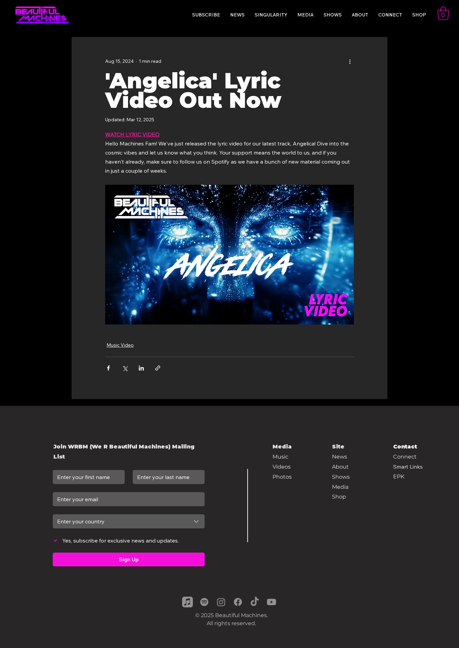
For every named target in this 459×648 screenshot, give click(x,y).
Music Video (120, 345)
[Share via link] (158, 368)
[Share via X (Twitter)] (125, 368)
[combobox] (129, 521)
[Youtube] (271, 602)
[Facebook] (238, 602)
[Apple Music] (187, 602)
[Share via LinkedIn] (141, 368)
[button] (443, 13)
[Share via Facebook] (108, 368)
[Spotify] (204, 602)
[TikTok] (254, 602)
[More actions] (350, 61)
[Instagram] (221, 602)
